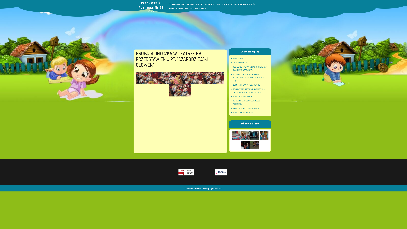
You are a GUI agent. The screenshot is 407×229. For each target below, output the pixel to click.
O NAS (183, 4)
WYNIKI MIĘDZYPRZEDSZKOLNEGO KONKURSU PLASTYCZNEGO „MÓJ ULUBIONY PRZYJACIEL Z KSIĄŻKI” (248, 77)
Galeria (207, 4)
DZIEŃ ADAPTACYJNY (240, 58)
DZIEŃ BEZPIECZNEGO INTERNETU (244, 112)
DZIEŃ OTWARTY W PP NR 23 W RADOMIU (246, 85)
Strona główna (174, 4)
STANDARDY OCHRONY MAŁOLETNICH (187, 8)
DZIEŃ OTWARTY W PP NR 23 (242, 97)
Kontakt (172, 8)
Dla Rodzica (190, 4)
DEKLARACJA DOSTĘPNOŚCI (246, 4)
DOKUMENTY (199, 4)
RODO (218, 4)
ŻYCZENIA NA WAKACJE (241, 63)
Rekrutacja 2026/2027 (229, 4)
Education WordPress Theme (196, 188)
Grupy (213, 4)
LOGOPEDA (202, 8)
